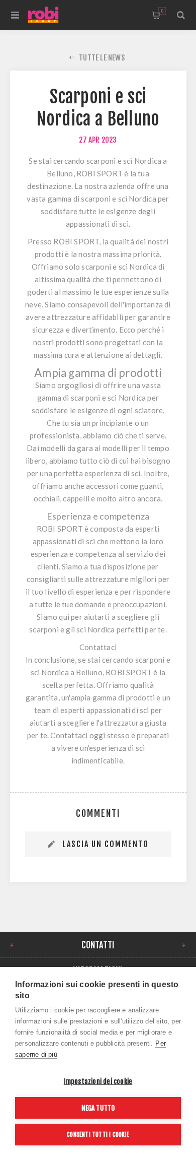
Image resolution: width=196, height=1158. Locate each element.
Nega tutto (98, 1108)
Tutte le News (102, 57)
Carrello (162, 11)
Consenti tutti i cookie (98, 1134)
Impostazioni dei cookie (98, 1081)
